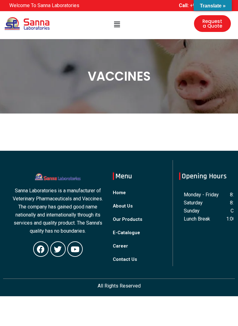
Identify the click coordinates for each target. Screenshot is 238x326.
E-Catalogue (126, 232)
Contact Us (125, 259)
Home (119, 192)
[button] (212, 23)
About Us (123, 206)
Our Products (127, 219)
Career (120, 246)
